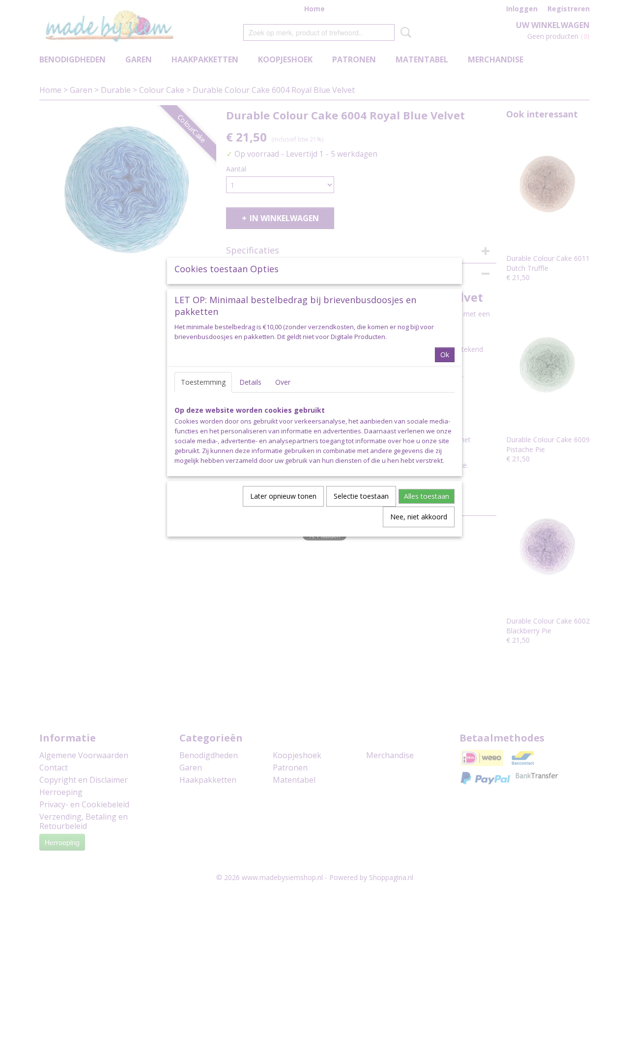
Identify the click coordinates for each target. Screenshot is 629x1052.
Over (282, 382)
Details (250, 382)
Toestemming (203, 382)
